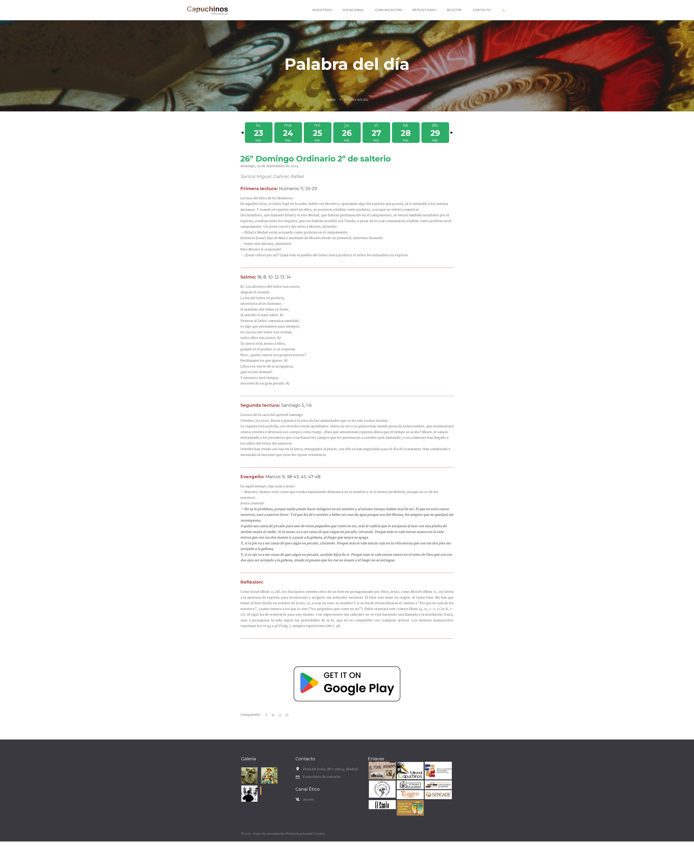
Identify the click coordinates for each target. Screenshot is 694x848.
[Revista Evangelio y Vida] (410, 795)
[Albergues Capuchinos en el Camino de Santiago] (382, 789)
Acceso (308, 799)
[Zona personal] (503, 10)
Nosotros (321, 10)
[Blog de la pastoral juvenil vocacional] (410, 808)
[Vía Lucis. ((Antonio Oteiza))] (249, 775)
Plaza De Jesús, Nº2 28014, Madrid (330, 769)
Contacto (482, 10)
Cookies (320, 834)
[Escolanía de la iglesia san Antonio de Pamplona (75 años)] (249, 793)
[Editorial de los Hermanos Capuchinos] (410, 771)
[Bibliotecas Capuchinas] (438, 785)
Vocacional (353, 10)
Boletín (454, 10)
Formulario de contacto (321, 777)
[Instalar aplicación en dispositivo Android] (347, 684)
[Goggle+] (280, 715)
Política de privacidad (299, 834)
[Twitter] (273, 715)
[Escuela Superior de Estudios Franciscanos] (438, 771)
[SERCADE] (438, 795)
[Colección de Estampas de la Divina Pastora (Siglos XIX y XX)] (269, 775)
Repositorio (424, 10)
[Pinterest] (287, 715)
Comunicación (388, 10)
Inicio (330, 100)
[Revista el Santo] (382, 805)
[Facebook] (266, 715)
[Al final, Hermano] (382, 771)
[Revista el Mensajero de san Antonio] (410, 785)
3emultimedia (275, 834)
